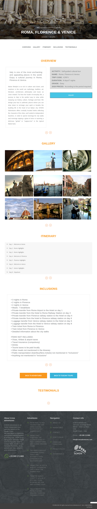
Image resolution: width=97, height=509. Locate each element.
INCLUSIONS (58, 47)
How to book (58, 437)
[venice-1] (48, 185)
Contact (56, 432)
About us (56, 423)
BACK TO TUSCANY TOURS (63, 375)
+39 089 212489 (84, 435)
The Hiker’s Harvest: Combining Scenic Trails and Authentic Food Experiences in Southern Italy (38, 455)
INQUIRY (71, 95)
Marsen (90, 507)
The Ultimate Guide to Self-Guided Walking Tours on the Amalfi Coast (37, 492)
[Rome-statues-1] (19, 185)
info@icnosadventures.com (82, 439)
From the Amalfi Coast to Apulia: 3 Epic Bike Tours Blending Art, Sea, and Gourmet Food (37, 480)
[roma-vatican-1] (77, 161)
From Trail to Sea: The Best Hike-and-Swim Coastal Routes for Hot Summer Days (37, 427)
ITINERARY (47, 47)
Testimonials (58, 454)
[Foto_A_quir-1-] (48, 161)
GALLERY (36, 47)
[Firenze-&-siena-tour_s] (48, 209)
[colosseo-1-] (19, 161)
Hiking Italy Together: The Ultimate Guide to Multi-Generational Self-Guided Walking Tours (38, 441)
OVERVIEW (26, 47)
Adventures (58, 428)
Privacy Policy (59, 449)
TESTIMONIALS (71, 47)
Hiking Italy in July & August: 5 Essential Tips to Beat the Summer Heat (38, 468)
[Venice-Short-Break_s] (77, 185)
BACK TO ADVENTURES (33, 375)
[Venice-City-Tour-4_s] (77, 209)
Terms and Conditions (57, 443)
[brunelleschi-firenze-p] (19, 209)
